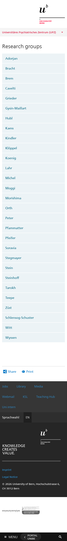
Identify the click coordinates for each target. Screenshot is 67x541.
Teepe (9, 297)
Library (21, 386)
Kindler (10, 138)
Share (12, 371)
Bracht (10, 68)
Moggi (10, 188)
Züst (8, 307)
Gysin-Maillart (15, 108)
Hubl (9, 118)
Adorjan (11, 58)
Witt (8, 327)
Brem (9, 78)
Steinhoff (12, 277)
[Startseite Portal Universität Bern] (52, 14)
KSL (25, 397)
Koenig (10, 158)
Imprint (6, 469)
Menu (13, 536)
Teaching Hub (45, 397)
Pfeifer (10, 238)
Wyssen (11, 337)
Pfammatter (14, 228)
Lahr (8, 168)
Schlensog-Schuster (19, 317)
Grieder (11, 98)
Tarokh (10, 287)
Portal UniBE (33, 537)
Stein (9, 267)
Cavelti (10, 88)
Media (38, 386)
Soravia (10, 248)
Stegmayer (13, 257)
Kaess (9, 128)
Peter (9, 218)
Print (29, 371)
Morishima (13, 198)
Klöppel (11, 148)
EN (27, 417)
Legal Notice (10, 477)
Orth (8, 208)
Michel (10, 178)
